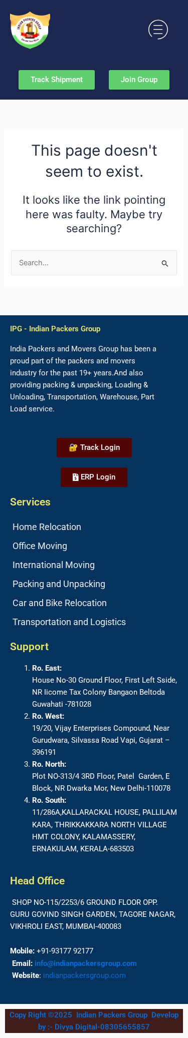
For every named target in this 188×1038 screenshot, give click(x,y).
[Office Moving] (94, 546)
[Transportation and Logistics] (94, 622)
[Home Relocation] (94, 527)
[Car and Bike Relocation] (94, 603)
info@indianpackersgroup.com (86, 963)
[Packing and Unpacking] (94, 584)
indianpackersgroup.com (84, 975)
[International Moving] (94, 565)
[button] (158, 30)
